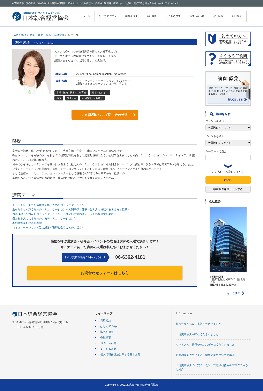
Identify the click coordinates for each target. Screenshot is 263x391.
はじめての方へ (107, 16)
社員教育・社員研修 (92, 98)
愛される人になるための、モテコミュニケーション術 (44, 218)
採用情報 (218, 16)
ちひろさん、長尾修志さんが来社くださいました (205, 344)
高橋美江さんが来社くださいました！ (198, 334)
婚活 (59, 98)
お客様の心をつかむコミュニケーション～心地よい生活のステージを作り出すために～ (64, 213)
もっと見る (233, 293)
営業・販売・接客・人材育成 (47, 34)
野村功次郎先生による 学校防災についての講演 (205, 355)
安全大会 (71, 98)
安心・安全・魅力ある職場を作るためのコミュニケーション (48, 204)
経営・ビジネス (100, 92)
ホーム (86, 16)
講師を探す (131, 16)
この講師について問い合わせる (105, 114)
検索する (228, 179)
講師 (24, 34)
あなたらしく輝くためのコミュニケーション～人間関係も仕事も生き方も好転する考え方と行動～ (71, 209)
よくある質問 (173, 16)
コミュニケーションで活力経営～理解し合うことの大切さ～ (48, 227)
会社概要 (152, 16)
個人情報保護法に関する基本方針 (120, 354)
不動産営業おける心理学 (27, 223)
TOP (15, 34)
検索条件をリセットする (228, 189)
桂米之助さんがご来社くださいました (198, 323)
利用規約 (237, 16)
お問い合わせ (196, 16)
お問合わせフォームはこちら (105, 273)
